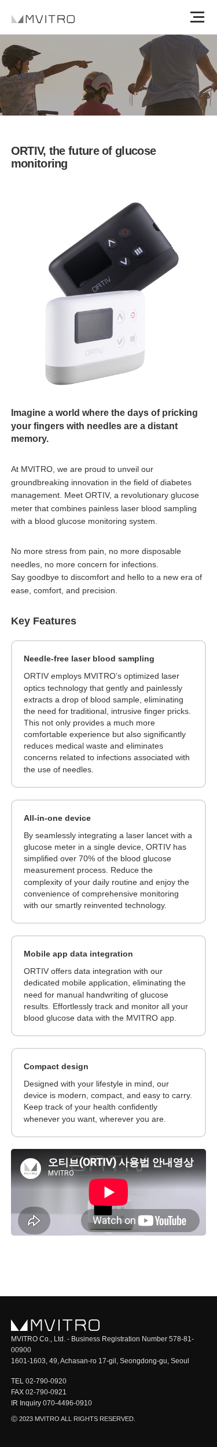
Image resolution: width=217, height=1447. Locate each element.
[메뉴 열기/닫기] (197, 16)
